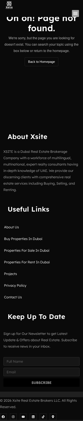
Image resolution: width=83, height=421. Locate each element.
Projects (10, 274)
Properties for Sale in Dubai (26, 250)
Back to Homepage (41, 61)
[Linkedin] (33, 416)
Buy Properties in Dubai (23, 239)
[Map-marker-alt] (53, 416)
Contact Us (13, 297)
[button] (75, 13)
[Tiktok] (43, 416)
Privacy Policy (15, 285)
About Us (11, 227)
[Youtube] (23, 416)
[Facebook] (3, 416)
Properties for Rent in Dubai (27, 262)
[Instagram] (13, 416)
